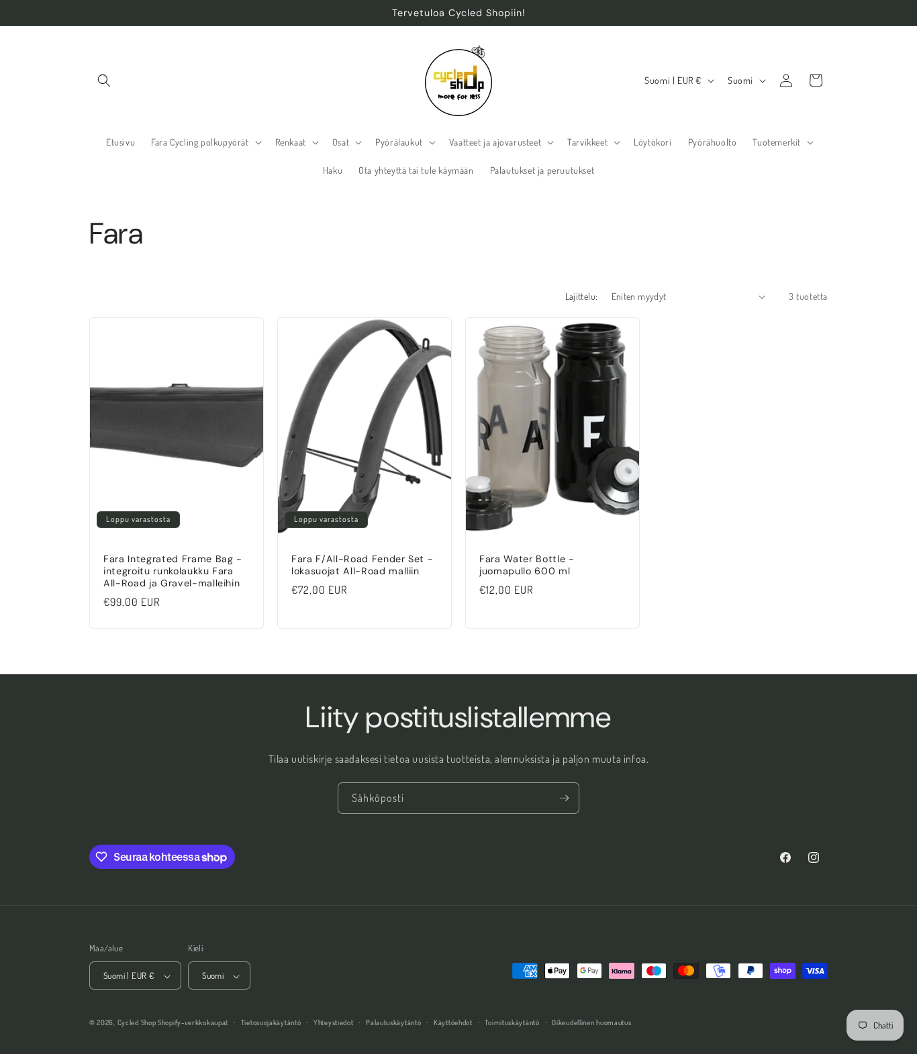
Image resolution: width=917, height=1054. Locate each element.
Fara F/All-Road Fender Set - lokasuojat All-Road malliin (362, 565)
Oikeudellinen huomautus (591, 1022)
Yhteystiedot (333, 1022)
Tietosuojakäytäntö (271, 1022)
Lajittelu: (581, 296)
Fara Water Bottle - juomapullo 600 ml (527, 565)
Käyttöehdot (453, 1022)
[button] (104, 80)
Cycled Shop (136, 1023)
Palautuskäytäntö (393, 1022)
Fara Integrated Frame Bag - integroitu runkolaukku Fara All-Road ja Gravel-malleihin (172, 571)
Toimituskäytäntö (512, 1022)
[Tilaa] (564, 798)
